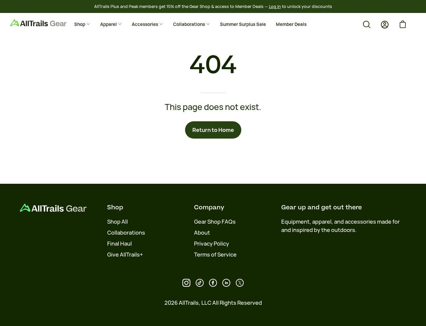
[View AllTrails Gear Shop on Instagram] (186, 283)
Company (209, 207)
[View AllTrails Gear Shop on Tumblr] (226, 283)
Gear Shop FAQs (215, 221)
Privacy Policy (211, 243)
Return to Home (213, 130)
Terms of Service (215, 254)
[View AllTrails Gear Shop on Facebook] (213, 283)
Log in (275, 6)
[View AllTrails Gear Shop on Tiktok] (200, 283)
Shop (115, 207)
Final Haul (119, 243)
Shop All (117, 221)
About (202, 232)
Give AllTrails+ (125, 254)
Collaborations (126, 232)
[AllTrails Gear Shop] (48, 22)
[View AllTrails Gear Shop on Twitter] (240, 283)
